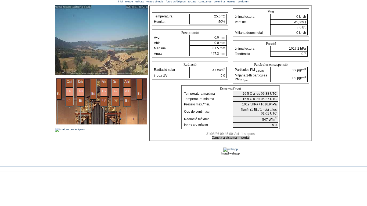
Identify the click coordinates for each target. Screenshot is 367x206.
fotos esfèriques (176, 1)
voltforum (243, 1)
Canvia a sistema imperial (231, 137)
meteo (129, 1)
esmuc (231, 1)
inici (120, 1)
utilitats (139, 1)
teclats (192, 1)
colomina (219, 1)
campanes (205, 1)
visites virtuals (154, 1)
